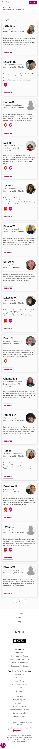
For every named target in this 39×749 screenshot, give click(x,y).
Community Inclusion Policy (19, 659)
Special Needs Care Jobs (19, 710)
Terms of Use (29, 728)
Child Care (19, 681)
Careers (19, 617)
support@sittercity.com (19, 741)
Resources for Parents (19, 663)
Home (5, 7)
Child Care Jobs (19, 706)
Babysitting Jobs (19, 699)
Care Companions (14, 7)
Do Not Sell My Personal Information (19, 731)
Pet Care (19, 691)
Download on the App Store (19, 641)
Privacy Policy (17, 730)
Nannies (19, 678)
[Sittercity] (7, 2)
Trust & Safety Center (19, 656)
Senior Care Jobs (19, 713)
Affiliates (19, 653)
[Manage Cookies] (3, 745)
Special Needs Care (19, 684)
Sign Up (33, 2)
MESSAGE (8, 52)
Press (19, 626)
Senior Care (19, 688)
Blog (19, 622)
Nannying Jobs (19, 703)
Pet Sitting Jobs (19, 716)
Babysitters (19, 674)
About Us (19, 613)
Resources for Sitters (19, 666)
